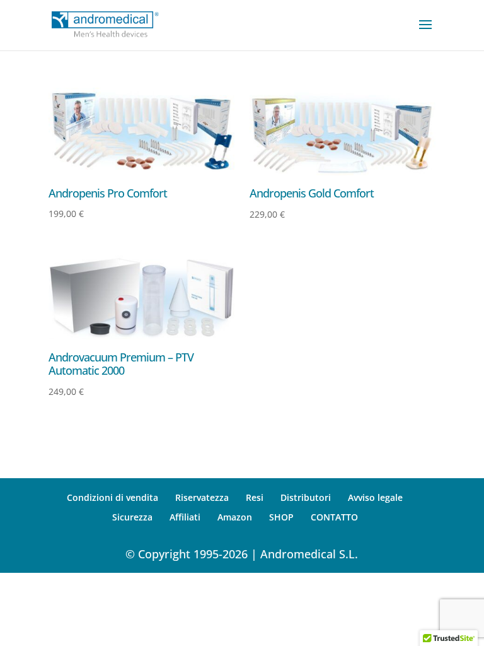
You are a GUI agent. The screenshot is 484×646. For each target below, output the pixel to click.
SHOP (281, 517)
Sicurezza (132, 517)
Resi (254, 497)
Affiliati (185, 517)
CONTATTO (334, 517)
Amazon (234, 517)
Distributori (305, 497)
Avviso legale (375, 497)
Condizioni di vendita (112, 497)
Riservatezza (202, 497)
